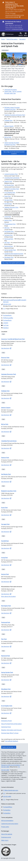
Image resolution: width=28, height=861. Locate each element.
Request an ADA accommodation (10, 765)
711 (19, 767)
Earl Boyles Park (9, 185)
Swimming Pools (6, 727)
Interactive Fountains (10, 89)
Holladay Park (8, 120)
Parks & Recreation (12, 39)
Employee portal (6, 837)
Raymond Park (8, 246)
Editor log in (4, 840)
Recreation (22, 39)
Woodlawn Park (9, 257)
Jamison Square (8, 126)
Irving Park (7, 216)
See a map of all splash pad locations (13, 263)
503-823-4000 (5, 767)
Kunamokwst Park (10, 224)
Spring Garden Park (10, 250)
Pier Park (7, 242)
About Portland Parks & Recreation (11, 724)
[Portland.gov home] (7, 34)
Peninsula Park (8, 239)
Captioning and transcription (9, 823)
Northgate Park (9, 231)
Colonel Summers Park (11, 174)
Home (3, 39)
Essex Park (7, 196)
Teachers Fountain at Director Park (14, 115)
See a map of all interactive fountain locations (14, 152)
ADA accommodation (7, 820)
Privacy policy (5, 827)
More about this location (8, 596)
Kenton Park (8, 220)
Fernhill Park (8, 204)
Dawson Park (8, 181)
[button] (20, 34)
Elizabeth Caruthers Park (11, 189)
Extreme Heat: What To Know (9, 733)
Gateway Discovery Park (11, 207)
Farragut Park (8, 200)
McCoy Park (7, 137)
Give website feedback (11, 741)
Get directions (5, 348)
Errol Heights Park (9, 192)
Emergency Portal (6, 721)
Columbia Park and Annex (11, 178)
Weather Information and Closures (11, 730)
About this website (6, 834)
